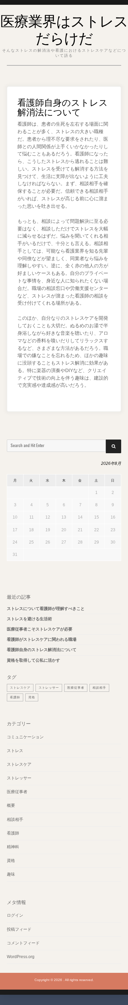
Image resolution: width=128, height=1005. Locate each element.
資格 (31, 697)
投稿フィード (19, 929)
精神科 (13, 846)
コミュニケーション (25, 737)
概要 (11, 805)
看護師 (15, 697)
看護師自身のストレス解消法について (41, 649)
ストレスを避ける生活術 (29, 618)
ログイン (15, 915)
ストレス (15, 750)
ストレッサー (49, 687)
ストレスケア (20, 687)
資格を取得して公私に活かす (33, 660)
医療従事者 (75, 687)
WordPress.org (20, 956)
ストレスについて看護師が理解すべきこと (46, 608)
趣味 (11, 874)
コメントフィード (23, 943)
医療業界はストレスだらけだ (64, 28)
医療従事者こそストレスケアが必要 (39, 629)
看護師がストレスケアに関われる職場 (41, 639)
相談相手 (99, 687)
